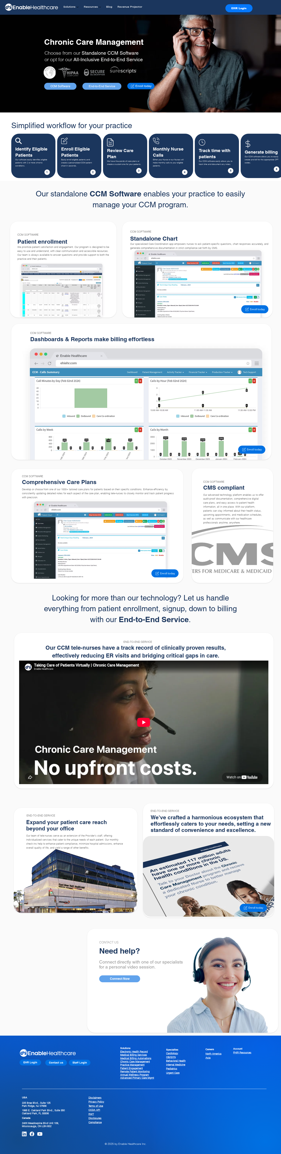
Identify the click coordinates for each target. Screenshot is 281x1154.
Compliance (95, 1122)
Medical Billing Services (133, 1054)
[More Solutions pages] (78, 7)
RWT (91, 1114)
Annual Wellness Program (134, 1074)
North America (213, 1053)
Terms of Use (96, 1105)
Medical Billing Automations (135, 1058)
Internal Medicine (175, 1064)
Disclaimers (95, 1097)
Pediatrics (171, 1068)
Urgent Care (172, 1072)
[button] (119, 978)
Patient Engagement (131, 1068)
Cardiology (172, 1053)
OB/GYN (171, 1057)
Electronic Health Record (134, 1051)
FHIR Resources (242, 1052)
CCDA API (94, 1109)
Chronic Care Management (135, 1061)
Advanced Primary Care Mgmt (137, 1077)
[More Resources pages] (100, 7)
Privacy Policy (96, 1101)
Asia (207, 1057)
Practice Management (132, 1064)
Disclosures (95, 1118)
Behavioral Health (176, 1060)
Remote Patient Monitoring (135, 1071)
